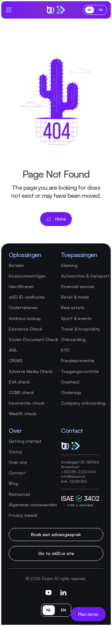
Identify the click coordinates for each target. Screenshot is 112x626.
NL (89, 9)
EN (101, 9)
